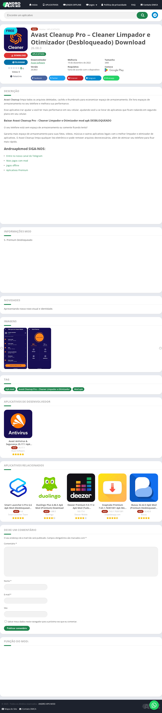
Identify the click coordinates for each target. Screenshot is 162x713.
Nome (7, 580)
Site (5, 608)
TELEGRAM (20, 62)
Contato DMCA (150, 4)
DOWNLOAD (19, 55)
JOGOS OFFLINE (73, 4)
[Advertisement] (81, 197)
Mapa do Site (10, 708)
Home (42, 29)
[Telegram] (155, 15)
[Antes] (1, 348)
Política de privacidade (114, 4)
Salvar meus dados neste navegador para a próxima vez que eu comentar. (42, 621)
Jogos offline (12, 165)
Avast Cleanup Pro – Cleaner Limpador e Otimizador (44, 389)
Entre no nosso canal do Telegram (24, 155)
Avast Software (38, 62)
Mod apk (78, 389)
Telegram (92, 78)
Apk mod (10, 389)
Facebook (38, 78)
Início (34, 4)
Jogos (91, 4)
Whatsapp (110, 78)
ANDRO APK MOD (46, 703)
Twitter (55, 78)
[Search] (142, 15)
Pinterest (73, 78)
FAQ (133, 4)
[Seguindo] (160, 348)
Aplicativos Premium (17, 170)
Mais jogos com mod (17, 160)
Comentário (10, 543)
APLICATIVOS (51, 4)
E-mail (7, 594)
